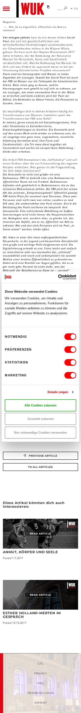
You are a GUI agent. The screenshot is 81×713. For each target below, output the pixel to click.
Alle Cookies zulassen (40, 405)
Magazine (9, 21)
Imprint (40, 702)
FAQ (40, 683)
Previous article (42, 455)
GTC (40, 663)
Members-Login (40, 693)
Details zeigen (58, 392)
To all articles (40, 466)
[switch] (70, 349)
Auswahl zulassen (40, 419)
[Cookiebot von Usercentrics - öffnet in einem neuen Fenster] (58, 277)
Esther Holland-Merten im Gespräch (32, 615)
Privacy (40, 673)
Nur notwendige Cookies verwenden (40, 432)
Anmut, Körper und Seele (30, 552)
